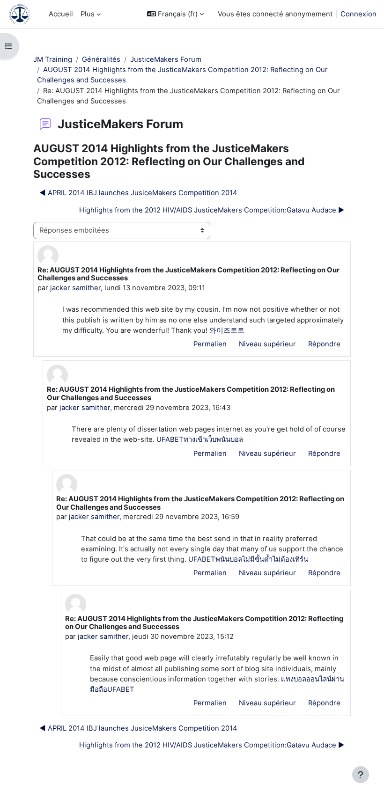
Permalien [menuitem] (210, 344)
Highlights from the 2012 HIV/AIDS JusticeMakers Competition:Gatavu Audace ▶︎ (212, 210)
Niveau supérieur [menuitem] (267, 344)
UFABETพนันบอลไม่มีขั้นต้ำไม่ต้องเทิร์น (248, 559)
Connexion (358, 14)
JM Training (52, 59)
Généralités (101, 59)
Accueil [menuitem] (61, 14)
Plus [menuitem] (88, 14)
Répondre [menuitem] (324, 344)
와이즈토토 (226, 330)
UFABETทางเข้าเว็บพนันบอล (199, 439)
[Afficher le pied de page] (360, 774)
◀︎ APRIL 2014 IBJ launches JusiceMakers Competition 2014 (138, 193)
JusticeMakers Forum (165, 59)
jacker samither (75, 288)
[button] (175, 14)
